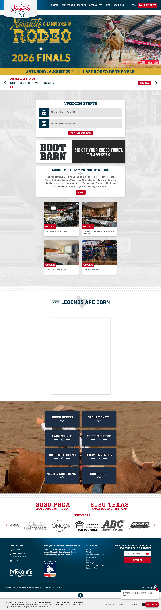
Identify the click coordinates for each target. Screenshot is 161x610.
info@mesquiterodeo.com (23, 557)
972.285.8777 (18, 546)
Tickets (54, 5)
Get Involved (95, 5)
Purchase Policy (92, 565)
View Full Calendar (81, 130)
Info (108, 5)
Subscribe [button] (137, 557)
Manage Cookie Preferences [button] (115, 604)
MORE (80, 189)
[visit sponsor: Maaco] (83, 523)
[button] (5, 81)
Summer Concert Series (74, 5)
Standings (119, 5)
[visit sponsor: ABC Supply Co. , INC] (57, 523)
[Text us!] (152, 605)
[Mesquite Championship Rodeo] (20, 9)
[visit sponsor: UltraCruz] (109, 523)
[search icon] (127, 5)
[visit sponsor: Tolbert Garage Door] (31, 523)
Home (88, 546)
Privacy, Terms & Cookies (95, 562)
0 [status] (135, 5)
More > (69, 551)
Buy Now (144, 80)
